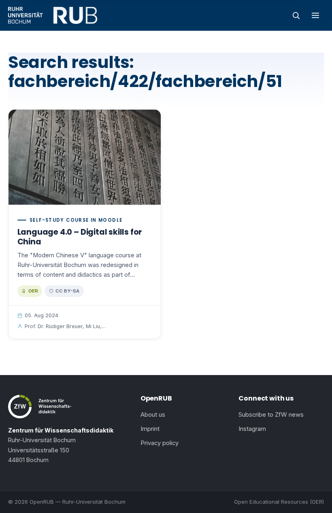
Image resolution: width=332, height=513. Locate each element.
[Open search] (295, 15)
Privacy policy (159, 443)
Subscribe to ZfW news (271, 414)
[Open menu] (315, 15)
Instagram (252, 428)
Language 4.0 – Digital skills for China (79, 237)
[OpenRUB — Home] (52, 15)
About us (152, 414)
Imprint (150, 428)
